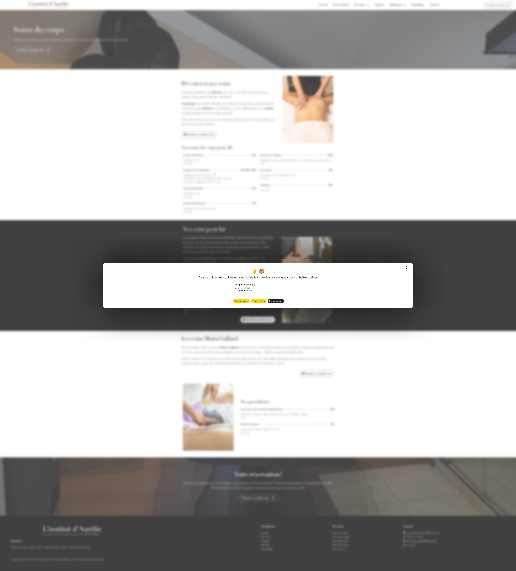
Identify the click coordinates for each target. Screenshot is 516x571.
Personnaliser (276, 301)
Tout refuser (259, 301)
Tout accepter (241, 301)
